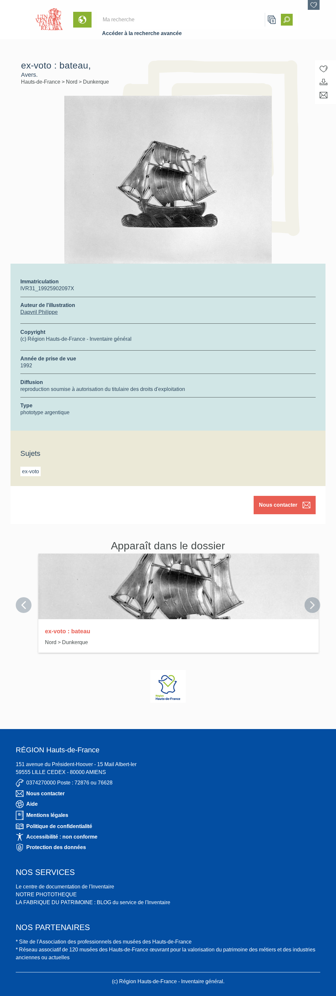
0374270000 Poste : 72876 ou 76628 (69, 782)
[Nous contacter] (323, 95)
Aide (32, 804)
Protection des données (56, 847)
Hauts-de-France (41, 82)
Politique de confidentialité (59, 826)
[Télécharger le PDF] (323, 82)
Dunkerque (96, 82)
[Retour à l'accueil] (15, 19)
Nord (72, 82)
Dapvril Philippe (39, 312)
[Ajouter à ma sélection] (323, 69)
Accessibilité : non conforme (61, 837)
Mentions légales (47, 815)
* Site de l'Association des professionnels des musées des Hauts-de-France (104, 942)
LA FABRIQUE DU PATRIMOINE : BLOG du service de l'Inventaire (93, 902)
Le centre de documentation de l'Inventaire (65, 886)
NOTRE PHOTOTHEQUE (46, 894)
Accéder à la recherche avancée (142, 33)
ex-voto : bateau (67, 631)
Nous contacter (278, 505)
